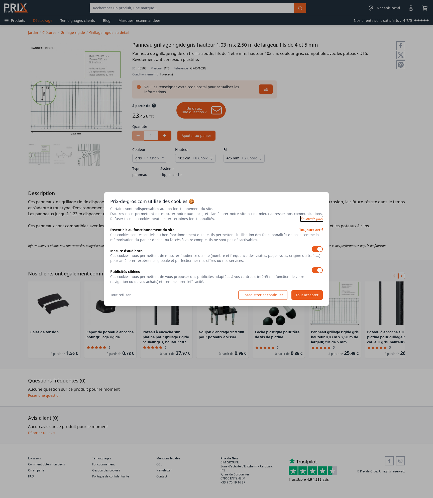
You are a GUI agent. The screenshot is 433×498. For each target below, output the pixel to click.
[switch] (317, 249)
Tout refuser (120, 294)
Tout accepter (307, 294)
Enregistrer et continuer (263, 294)
